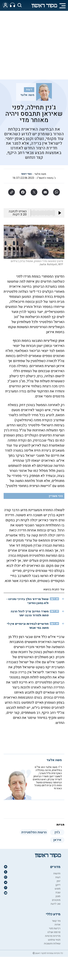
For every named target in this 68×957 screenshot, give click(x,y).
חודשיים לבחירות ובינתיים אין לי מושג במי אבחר (28, 626)
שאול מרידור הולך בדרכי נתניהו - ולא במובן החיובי (28, 601)
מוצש (57, 889)
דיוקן (57, 885)
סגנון (57, 896)
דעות (29, 89)
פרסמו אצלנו (53, 932)
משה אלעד (27, 95)
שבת (57, 892)
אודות (57, 924)
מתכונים (56, 900)
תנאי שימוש (54, 940)
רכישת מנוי (54, 928)
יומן (58, 881)
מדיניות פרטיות (52, 936)
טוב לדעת (55, 904)
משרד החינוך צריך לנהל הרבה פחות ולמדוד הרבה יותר (30, 613)
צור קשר (56, 921)
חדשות (56, 873)
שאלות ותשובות (52, 943)
